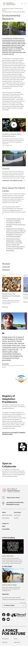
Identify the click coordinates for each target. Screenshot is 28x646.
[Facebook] (3, 616)
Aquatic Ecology (5, 306)
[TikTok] (3, 620)
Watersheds (25, 301)
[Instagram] (8, 616)
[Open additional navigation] (25, 3)
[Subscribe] (24, 606)
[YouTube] (8, 620)
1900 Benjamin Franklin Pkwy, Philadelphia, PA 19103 (15, 503)
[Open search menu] (22, 3)
